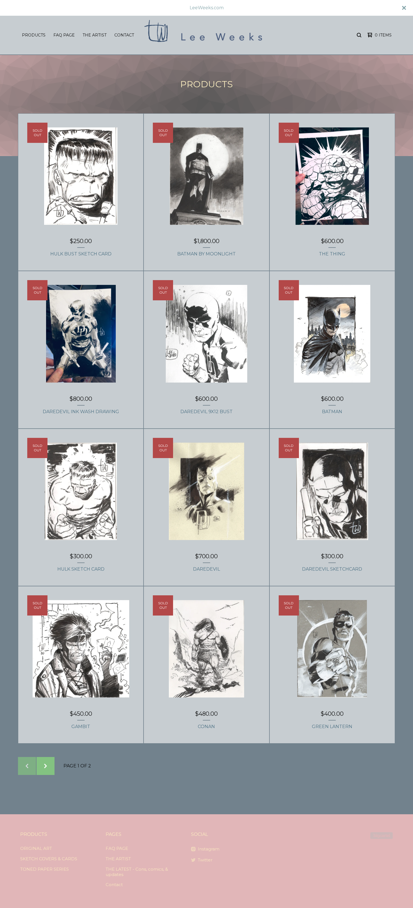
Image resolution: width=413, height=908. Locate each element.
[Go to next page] (46, 766)
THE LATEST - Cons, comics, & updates (137, 871)
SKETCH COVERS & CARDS (48, 858)
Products (34, 35)
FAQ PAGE (64, 35)
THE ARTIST (94, 35)
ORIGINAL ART (36, 848)
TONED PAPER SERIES (44, 869)
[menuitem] (33, 35)
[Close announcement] (404, 7)
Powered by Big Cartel (381, 835)
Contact (124, 35)
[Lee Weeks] (206, 35)
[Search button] (359, 35)
